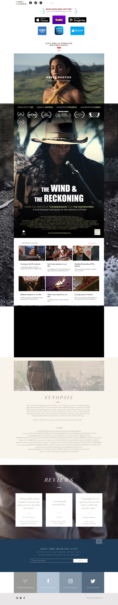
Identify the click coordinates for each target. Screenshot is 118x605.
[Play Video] (32, 253)
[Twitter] (35, 2)
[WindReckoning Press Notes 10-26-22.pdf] (59, 49)
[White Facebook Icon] (48, 581)
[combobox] (93, 243)
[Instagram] (41, 2)
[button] (29, 243)
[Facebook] (30, 2)
